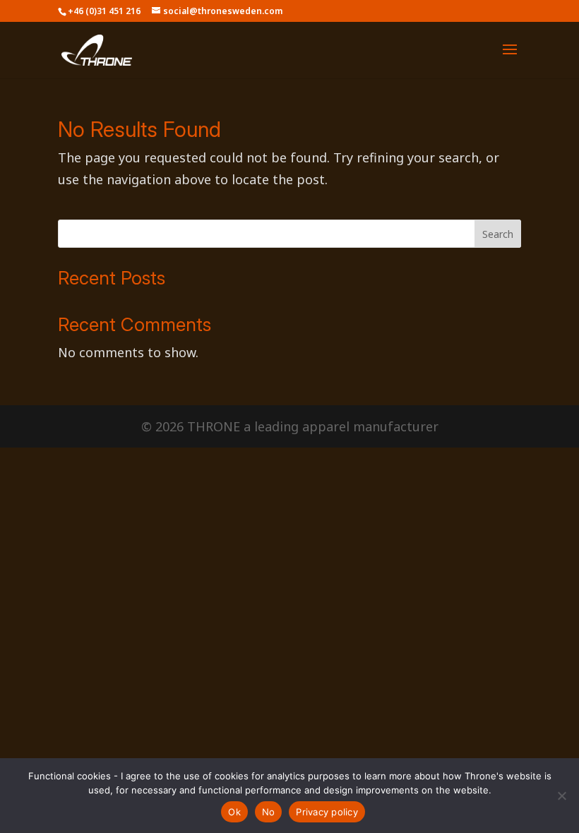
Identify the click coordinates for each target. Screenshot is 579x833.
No (268, 811)
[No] (561, 796)
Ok (234, 811)
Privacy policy (327, 811)
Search (497, 234)
